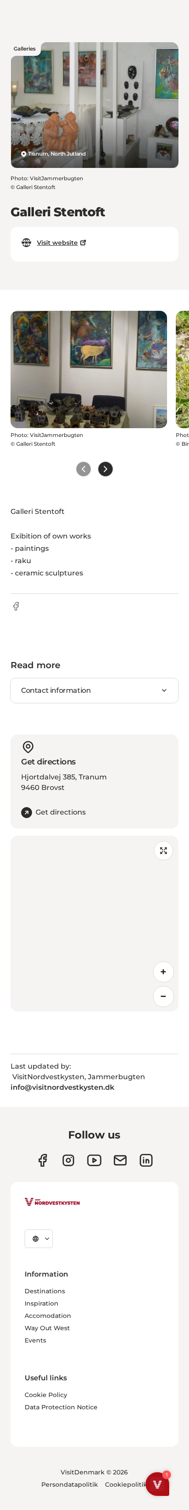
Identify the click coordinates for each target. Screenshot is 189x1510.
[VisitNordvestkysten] (52, 1202)
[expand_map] (163, 850)
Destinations (45, 1291)
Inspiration (41, 1303)
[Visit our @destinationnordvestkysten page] (94, 1160)
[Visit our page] (42, 1160)
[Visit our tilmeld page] (120, 1160)
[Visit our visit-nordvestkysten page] (146, 1160)
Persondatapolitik (69, 1484)
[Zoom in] (163, 971)
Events (35, 1340)
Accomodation (48, 1316)
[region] (94, 924)
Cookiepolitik (126, 1484)
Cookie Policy (46, 1395)
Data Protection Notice (61, 1407)
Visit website (57, 243)
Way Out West (47, 1328)
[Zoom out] (163, 996)
